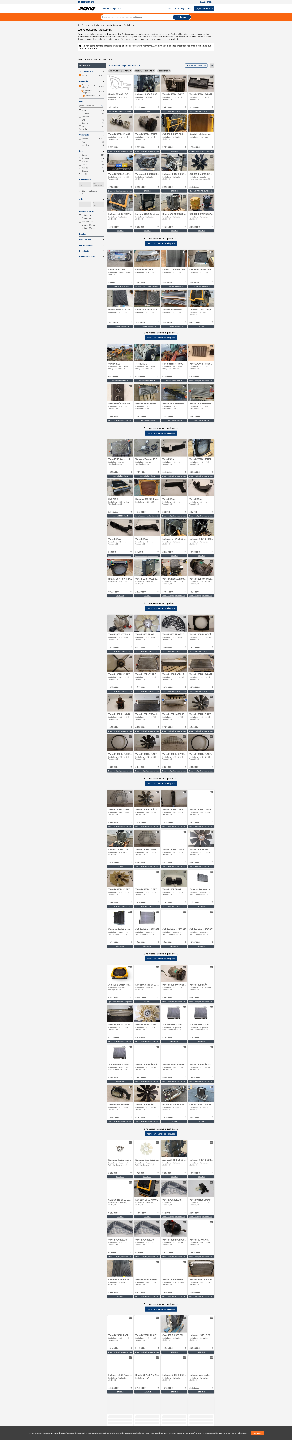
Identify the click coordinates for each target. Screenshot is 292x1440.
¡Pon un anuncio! (205, 8)
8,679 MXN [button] (140, 647)
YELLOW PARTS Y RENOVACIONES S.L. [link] (202, 191)
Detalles (82, 234)
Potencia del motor (87, 256)
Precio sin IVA (85, 180)
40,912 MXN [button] (194, 322)
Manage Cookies (212, 1433)
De (80, 202)
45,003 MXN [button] (140, 1213)
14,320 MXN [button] (113, 727)
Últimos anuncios (86, 211)
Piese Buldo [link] (201, 906)
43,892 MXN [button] (194, 1293)
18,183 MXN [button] (194, 552)
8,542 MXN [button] (194, 863)
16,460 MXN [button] (140, 512)
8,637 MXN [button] (113, 998)
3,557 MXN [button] (140, 147)
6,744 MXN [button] (194, 727)
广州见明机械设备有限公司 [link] (174, 286)
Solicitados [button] (113, 107)
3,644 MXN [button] (167, 647)
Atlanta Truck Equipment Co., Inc (120, 111)
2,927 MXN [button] (194, 902)
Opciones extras (86, 245)
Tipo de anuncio (86, 71)
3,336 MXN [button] (194, 107)
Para (94, 202)
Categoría (83, 81)
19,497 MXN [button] (194, 1078)
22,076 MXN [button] (167, 727)
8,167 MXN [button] (194, 998)
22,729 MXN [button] (140, 107)
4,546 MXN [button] (113, 1293)
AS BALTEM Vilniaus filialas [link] (120, 286)
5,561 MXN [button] (167, 998)
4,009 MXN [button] (113, 767)
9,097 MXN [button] (140, 687)
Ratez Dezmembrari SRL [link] (120, 381)
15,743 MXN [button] (167, 823)
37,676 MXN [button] (167, 592)
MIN (81, 183)
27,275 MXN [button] (167, 147)
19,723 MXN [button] (167, 1253)
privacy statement (231, 1433)
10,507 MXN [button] (194, 942)
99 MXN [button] (111, 283)
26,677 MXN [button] (194, 417)
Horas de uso (85, 240)
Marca (82, 102)
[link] (120, 83)
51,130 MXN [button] (113, 1038)
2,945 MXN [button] (167, 902)
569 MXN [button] (166, 512)
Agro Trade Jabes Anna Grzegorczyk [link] (120, 1002)
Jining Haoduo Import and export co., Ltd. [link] (149, 286)
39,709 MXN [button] (167, 687)
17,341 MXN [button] (194, 147)
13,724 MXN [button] (113, 687)
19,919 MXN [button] (194, 647)
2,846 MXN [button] (113, 902)
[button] (92, 65)
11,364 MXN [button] (167, 227)
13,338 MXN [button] (167, 417)
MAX (94, 183)
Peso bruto (84, 251)
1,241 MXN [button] (140, 283)
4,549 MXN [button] (113, 823)
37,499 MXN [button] (140, 1388)
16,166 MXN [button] (113, 1348)
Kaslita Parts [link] (120, 596)
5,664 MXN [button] (167, 767)
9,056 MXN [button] (167, 1078)
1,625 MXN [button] (194, 592)
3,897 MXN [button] (113, 147)
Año (81, 199)
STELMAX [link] (147, 111)
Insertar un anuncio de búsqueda (160, 243)
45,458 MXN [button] (113, 227)
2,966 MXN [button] (194, 1213)
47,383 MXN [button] (113, 187)
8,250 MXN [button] (140, 727)
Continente (84, 135)
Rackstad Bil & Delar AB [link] (147, 420)
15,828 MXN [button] (140, 417)
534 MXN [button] (193, 512)
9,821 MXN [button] (140, 1293)
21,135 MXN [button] (140, 1348)
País (81, 151)
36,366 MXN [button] (194, 1348)
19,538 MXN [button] (113, 647)
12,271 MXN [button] (140, 472)
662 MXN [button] (166, 1213)
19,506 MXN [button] (140, 902)
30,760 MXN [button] (194, 687)
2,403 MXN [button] (167, 107)
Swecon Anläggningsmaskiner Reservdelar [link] (176, 111)
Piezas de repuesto (112, 25)
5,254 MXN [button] (167, 1038)
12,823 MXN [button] (194, 1253)
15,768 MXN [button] (140, 823)
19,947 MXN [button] (113, 1118)
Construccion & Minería (92, 25)
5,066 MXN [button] (140, 942)
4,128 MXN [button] (140, 1173)
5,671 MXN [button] (194, 823)
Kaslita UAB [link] (147, 1392)
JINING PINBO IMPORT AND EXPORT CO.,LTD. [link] (204, 151)
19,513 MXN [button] (113, 942)
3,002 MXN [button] (113, 1173)
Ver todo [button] (83, 129)
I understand (257, 1433)
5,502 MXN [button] (194, 767)
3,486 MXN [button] (113, 417)
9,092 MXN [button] (140, 227)
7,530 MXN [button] (167, 1293)
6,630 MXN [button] (194, 377)
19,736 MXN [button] (113, 592)
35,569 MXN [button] (194, 472)
